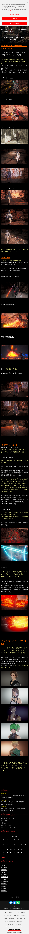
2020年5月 (4, 865)
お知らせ (3, 823)
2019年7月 (4, 888)
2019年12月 (4, 877)
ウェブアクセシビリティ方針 (14, 924)
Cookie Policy (9, 11)
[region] (14, 13)
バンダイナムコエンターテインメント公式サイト (14, 912)
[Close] (27, 2)
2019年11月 (4, 879)
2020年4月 (4, 867)
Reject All (14, 18)
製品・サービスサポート (20, 915)
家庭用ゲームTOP (7, 915)
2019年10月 (4, 881)
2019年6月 (4, 891)
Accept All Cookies (14, 23)
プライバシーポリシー (9, 918)
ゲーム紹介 (4, 820)
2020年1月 (4, 874)
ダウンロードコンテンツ (8, 818)
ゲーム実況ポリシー (10, 921)
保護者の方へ (20, 921)
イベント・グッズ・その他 (8, 827)
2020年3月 (4, 870)
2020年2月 (4, 872)
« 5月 (3, 857)
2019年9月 (4, 884)
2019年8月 (4, 886)
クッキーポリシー (21, 918)
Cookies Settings (14, 14)
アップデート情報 (6, 825)
